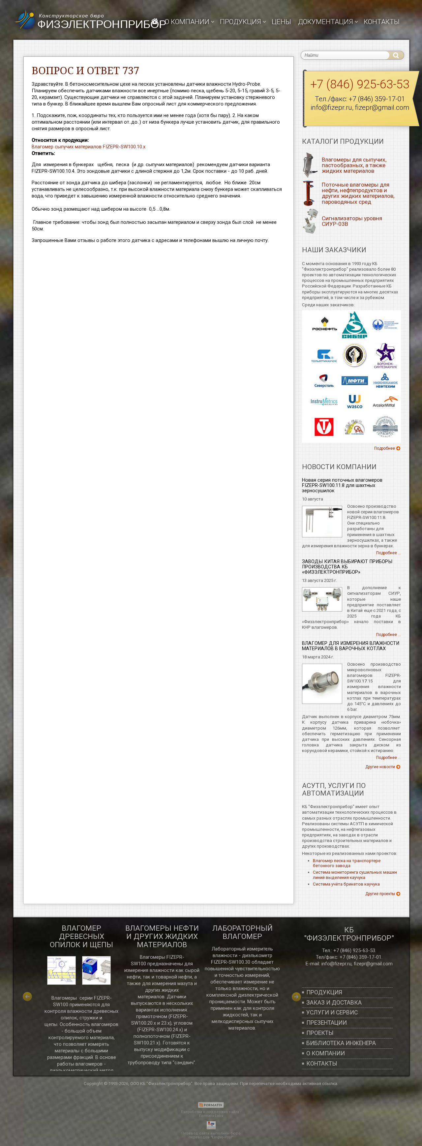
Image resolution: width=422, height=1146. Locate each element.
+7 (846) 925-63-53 (359, 84)
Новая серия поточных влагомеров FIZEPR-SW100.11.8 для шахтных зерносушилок (342, 485)
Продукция (324, 992)
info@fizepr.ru (331, 107)
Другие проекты (380, 893)
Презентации (326, 1022)
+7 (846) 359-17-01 (377, 99)
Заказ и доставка (334, 1002)
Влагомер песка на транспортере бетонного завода (346, 863)
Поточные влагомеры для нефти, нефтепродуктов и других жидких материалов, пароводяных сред (358, 193)
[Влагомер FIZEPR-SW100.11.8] (322, 535)
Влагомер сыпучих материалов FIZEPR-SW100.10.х (88, 147)
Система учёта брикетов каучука (346, 884)
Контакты (382, 21)
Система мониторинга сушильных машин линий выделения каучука (355, 875)
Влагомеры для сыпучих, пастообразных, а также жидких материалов (354, 165)
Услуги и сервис (332, 1012)
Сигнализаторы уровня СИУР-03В (352, 221)
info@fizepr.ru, (336, 964)
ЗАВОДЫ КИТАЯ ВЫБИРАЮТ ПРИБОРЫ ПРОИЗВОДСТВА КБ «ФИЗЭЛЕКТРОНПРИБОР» (347, 567)
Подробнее (384, 448)
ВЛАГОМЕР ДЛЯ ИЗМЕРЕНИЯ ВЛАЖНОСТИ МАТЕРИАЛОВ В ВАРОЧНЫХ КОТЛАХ (350, 646)
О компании (187, 21)
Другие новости (380, 767)
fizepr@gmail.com (382, 107)
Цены (281, 21)
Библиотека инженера (341, 1043)
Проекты (320, 1033)
